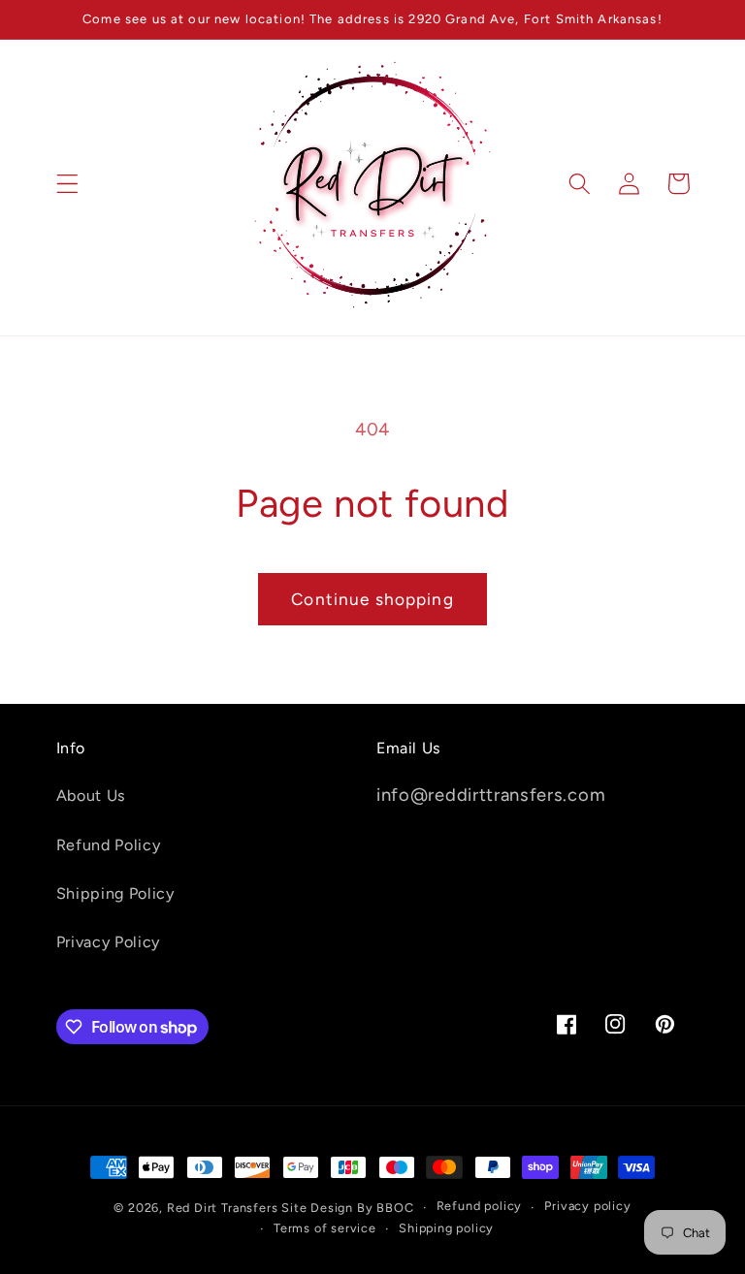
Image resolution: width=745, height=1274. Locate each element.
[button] (67, 183)
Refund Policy (108, 845)
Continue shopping (372, 599)
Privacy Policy (108, 942)
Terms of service (325, 1228)
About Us (91, 795)
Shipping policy (446, 1228)
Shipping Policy (115, 893)
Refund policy (479, 1205)
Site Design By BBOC (347, 1207)
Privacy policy (587, 1205)
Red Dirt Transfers (222, 1207)
